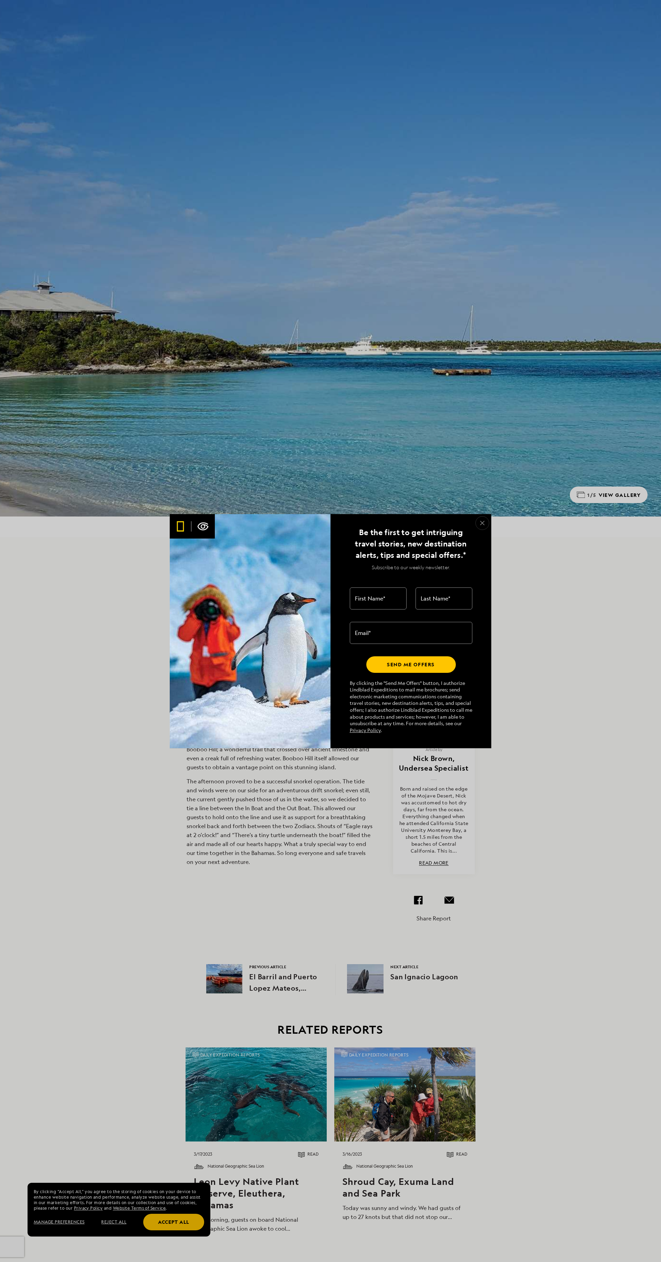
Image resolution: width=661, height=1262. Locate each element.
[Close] (482, 523)
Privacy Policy (365, 730)
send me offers (410, 664)
